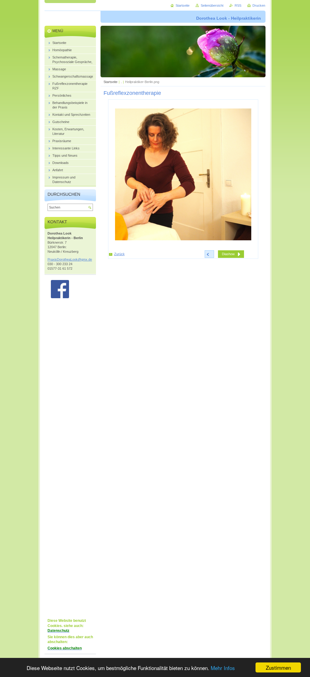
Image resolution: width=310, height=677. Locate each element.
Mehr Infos (223, 668)
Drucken (258, 5)
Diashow (228, 254)
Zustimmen (278, 667)
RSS (238, 5)
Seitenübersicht (212, 5)
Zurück (119, 254)
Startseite (110, 82)
